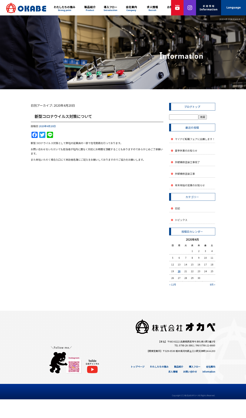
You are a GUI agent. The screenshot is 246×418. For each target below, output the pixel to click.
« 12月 (172, 284)
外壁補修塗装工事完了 (187, 162)
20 (179, 271)
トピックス (181, 220)
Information (209, 371)
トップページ (25, 7)
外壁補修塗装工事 (185, 173)
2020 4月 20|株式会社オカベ (231, 19)
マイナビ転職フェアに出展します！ (195, 139)
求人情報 (152, 7)
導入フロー (110, 7)
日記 (177, 208)
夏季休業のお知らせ (186, 150)
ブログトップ (192, 107)
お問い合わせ (190, 371)
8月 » (212, 284)
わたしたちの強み (65, 7)
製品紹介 (90, 7)
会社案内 (131, 7)
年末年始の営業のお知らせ (190, 185)
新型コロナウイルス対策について (63, 116)
